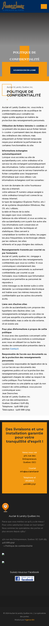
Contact (14, 349)
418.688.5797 (29, 484)
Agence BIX (29, 619)
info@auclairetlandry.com (32, 471)
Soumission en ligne (24, 70)
